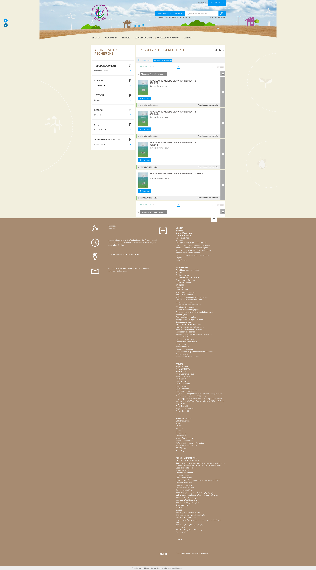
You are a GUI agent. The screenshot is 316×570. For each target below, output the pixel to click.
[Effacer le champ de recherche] (217, 13)
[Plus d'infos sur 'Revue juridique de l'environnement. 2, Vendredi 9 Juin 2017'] (143, 149)
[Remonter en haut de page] (214, 219)
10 (213, 67)
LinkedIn (111, 228)
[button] (207, 105)
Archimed (145, 568)
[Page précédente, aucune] (173, 67)
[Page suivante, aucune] (183, 67)
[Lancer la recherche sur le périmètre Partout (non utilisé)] (222, 13)
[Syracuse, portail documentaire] (100, 12)
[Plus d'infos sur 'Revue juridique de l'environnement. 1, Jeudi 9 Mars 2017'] (143, 180)
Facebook (112, 226)
